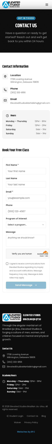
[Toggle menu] (47, 5)
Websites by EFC (26, 431)
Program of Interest (16, 218)
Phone (9, 205)
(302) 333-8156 (18, 92)
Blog (44, 416)
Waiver (17, 422)
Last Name (11, 178)
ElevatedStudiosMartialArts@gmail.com (30, 103)
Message (10, 232)
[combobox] (26, 224)
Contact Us (32, 416)
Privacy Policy (31, 422)
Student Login (16, 416)
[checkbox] (7, 263)
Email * (9, 191)
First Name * (12, 164)
